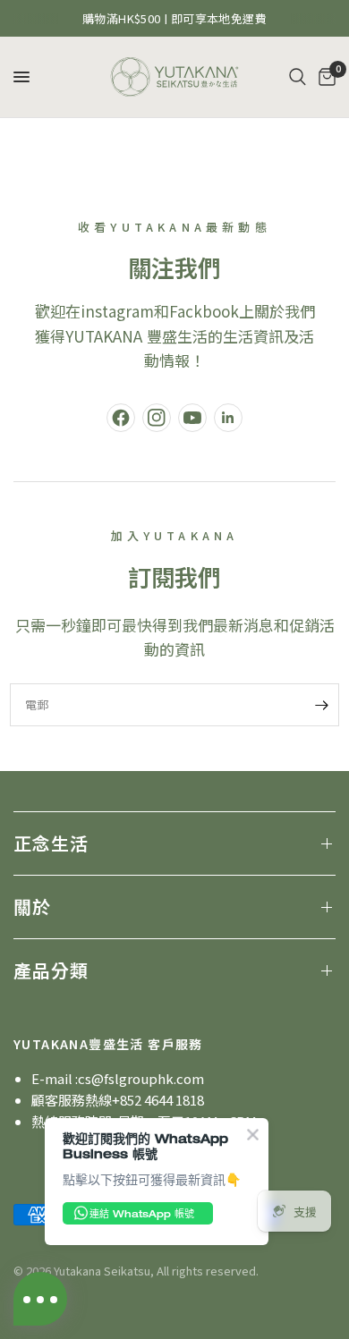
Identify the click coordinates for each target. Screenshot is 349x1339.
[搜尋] (297, 77)
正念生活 (51, 843)
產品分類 (51, 970)
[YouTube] (192, 417)
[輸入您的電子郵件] (321, 704)
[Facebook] (120, 417)
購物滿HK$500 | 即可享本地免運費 (174, 18)
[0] (324, 77)
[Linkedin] (228, 417)
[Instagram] (156, 417)
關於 (32, 907)
